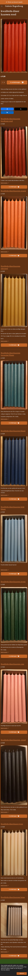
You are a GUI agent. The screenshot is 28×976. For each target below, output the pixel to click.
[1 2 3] (3, 82)
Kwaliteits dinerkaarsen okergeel (10, 267)
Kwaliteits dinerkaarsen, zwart (13, 740)
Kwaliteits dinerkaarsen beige (13, 897)
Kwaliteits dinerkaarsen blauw (13, 431)
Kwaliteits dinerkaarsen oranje (13, 191)
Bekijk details (4, 183)
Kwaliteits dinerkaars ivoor (12, 824)
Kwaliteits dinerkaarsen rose (12, 664)
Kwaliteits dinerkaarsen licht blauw (12, 508)
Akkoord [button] (22, 973)
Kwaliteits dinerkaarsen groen (13, 581)
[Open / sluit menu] (1, 6)
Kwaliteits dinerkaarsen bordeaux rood (10, 120)
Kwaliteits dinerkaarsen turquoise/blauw (10, 354)
